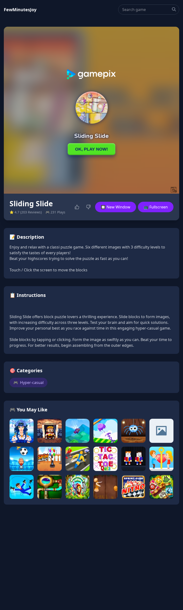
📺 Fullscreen (156, 207)
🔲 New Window (115, 207)
